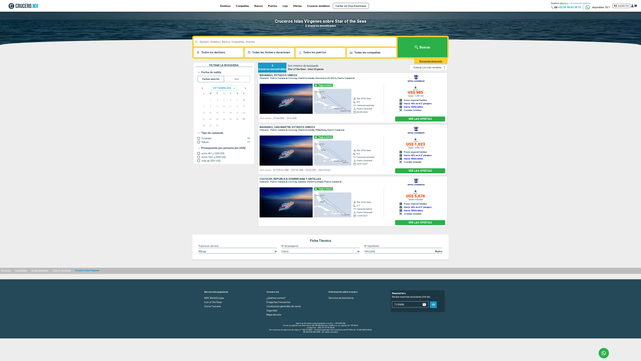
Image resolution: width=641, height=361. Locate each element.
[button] (601, 7)
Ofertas (297, 6)
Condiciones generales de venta (283, 306)
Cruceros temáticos (318, 6)
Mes (237, 79)
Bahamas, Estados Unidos (278, 75)
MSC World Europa (214, 297)
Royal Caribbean (40, 270)
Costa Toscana (212, 306)
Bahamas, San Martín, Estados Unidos (287, 127)
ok (433, 304)
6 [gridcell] (244, 100)
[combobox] (296, 42)
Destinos (225, 6)
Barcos (258, 6)
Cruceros (6, 270)
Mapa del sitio (273, 314)
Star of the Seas (62, 270)
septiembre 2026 (222, 88)
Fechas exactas (211, 79)
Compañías (21, 270)
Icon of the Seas (213, 302)
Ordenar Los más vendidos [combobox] (427, 67)
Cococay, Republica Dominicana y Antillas (290, 179)
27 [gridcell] (244, 119)
